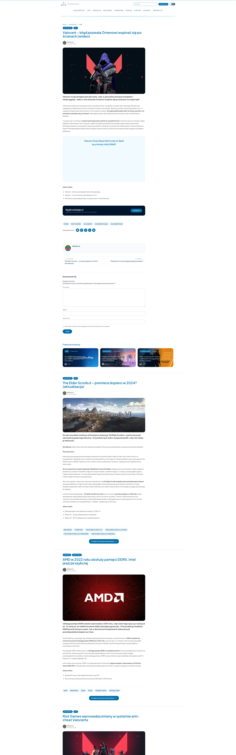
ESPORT (137, 10)
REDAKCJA (70, 42)
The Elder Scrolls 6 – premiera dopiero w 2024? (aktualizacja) (100, 385)
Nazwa (65, 309)
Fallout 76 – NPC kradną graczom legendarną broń (82, 518)
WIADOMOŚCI (79, 10)
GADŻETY (147, 10)
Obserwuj (136, 210)
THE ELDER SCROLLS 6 (94, 530)
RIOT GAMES (76, 224)
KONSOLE (97, 10)
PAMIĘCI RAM (114, 690)
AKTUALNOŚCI (73, 24)
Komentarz (66, 287)
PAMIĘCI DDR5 (101, 690)
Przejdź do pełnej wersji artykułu (102, 541)
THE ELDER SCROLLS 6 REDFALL (103, 534)
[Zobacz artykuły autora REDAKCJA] (64, 43)
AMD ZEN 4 (74, 690)
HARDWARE (67, 554)
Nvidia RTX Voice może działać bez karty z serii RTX (82, 675)
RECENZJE (107, 10)
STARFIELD (79, 530)
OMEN (66, 224)
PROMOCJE (158, 10)
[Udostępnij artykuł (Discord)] (93, 230)
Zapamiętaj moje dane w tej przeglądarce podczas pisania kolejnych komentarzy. (87, 326)
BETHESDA (68, 530)
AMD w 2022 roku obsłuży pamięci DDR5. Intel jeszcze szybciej (99, 561)
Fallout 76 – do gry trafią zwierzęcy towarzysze (80, 515)
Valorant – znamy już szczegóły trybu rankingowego (82, 192)
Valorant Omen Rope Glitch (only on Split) (104, 141)
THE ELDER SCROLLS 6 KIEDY (116, 530)
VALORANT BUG (117, 224)
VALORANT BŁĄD (101, 224)
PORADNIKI (118, 10)
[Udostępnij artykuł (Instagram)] (81, 230)
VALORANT (110, 144)
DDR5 (83, 690)
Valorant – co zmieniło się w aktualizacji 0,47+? (81, 195)
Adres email (66, 318)
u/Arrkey (99, 144)
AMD (65, 690)
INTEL (90, 690)
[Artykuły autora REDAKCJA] (68, 248)
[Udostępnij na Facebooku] (77, 230)
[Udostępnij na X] (89, 230)
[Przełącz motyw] (172, 4)
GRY (89, 10)
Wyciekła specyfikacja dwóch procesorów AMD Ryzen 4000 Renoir (88, 679)
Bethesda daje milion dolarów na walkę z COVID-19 (82, 511)
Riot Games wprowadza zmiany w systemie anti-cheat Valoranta (87, 198)
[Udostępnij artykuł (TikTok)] (85, 230)
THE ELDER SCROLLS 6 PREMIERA (76, 534)
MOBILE (129, 10)
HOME (64, 24)
